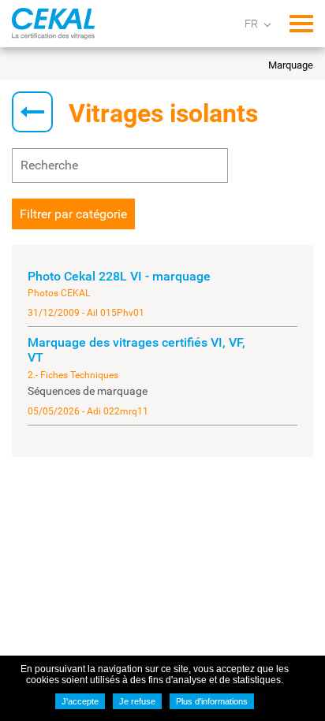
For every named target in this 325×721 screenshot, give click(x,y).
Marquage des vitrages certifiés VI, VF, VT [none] (136, 350)
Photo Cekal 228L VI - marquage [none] (119, 276)
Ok (207, 165)
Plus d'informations (212, 701)
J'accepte (80, 701)
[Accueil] (53, 23)
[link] (162, 294)
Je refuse (137, 701)
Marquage (290, 65)
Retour (32, 111)
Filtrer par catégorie (73, 213)
